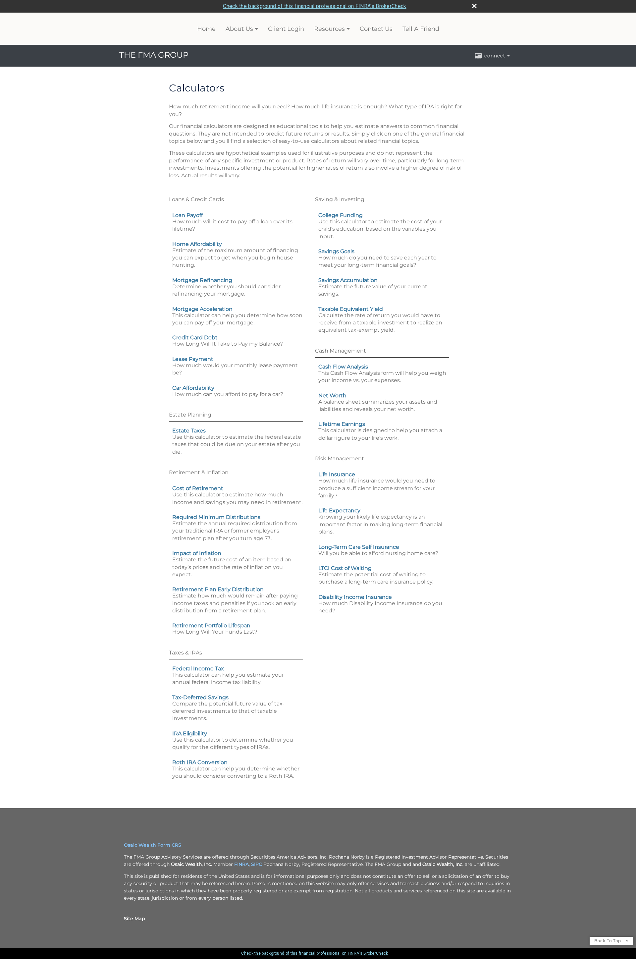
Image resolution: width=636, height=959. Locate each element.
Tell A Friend (420, 28)
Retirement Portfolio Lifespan (211, 625)
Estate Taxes (189, 430)
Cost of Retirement (197, 488)
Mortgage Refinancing (202, 280)
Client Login (286, 28)
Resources (329, 28)
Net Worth (332, 395)
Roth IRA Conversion (200, 762)
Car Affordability (193, 388)
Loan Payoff (187, 215)
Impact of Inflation (196, 553)
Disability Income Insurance (355, 597)
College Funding (340, 215)
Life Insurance (336, 474)
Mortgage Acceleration (202, 309)
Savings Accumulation (348, 280)
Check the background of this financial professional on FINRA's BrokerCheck (314, 6)
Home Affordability (197, 244)
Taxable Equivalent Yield (350, 309)
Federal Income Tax (198, 668)
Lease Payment (192, 359)
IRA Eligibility (189, 733)
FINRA (241, 864)
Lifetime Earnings (341, 424)
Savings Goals (336, 251)
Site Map (134, 919)
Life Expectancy (339, 510)
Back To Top (608, 940)
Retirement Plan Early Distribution (218, 589)
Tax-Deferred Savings (200, 697)
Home (206, 28)
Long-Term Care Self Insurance (358, 547)
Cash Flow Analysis (343, 367)
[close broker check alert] (474, 6)
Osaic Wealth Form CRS (152, 845)
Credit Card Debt (195, 337)
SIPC (256, 864)
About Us (239, 28)
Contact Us (376, 28)
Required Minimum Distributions (216, 517)
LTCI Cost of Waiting (345, 568)
